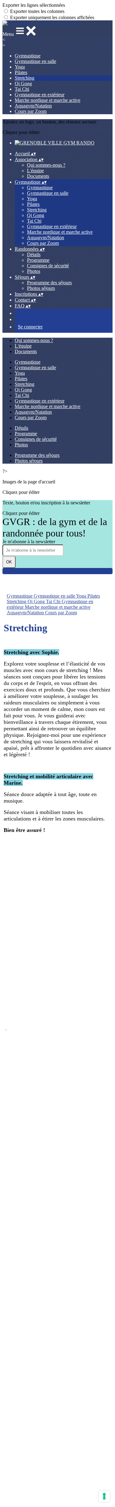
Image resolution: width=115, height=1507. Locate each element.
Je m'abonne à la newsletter (28, 541)
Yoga (20, 66)
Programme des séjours (49, 282)
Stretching (24, 78)
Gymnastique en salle (35, 61)
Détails (33, 254)
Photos (33, 271)
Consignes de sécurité (48, 265)
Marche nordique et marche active (47, 100)
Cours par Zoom (31, 111)
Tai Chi (22, 89)
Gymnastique (27, 55)
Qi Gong (23, 83)
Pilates (21, 72)
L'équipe (35, 170)
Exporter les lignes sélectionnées (33, 5)
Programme (38, 260)
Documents (38, 176)
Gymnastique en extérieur (39, 94)
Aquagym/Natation (33, 105)
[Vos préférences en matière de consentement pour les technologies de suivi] (104, 1496)
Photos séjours (41, 288)
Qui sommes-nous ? (46, 165)
